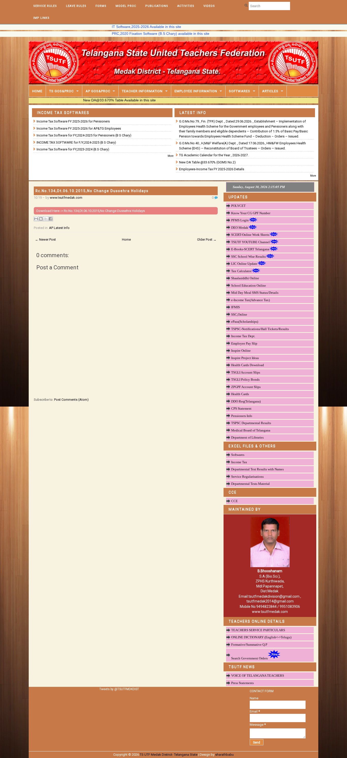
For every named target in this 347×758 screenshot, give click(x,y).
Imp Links (41, 18)
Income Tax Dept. (243, 336)
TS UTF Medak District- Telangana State (168, 754)
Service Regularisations (247, 476)
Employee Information (196, 91)
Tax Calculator (241, 271)
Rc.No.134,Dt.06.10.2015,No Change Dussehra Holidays (92, 191)
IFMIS (235, 307)
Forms (101, 6)
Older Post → (206, 239)
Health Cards (240, 394)
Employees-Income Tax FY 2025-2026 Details (211, 169)
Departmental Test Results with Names (257, 469)
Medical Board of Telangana (250, 430)
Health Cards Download (247, 365)
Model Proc (126, 6)
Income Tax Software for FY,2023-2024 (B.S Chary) (73, 149)
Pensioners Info (241, 416)
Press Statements (242, 683)
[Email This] (36, 218)
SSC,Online (239, 314)
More (171, 156)
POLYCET (238, 206)
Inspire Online (241, 350)
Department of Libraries (247, 437)
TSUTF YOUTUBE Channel (250, 242)
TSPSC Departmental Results (251, 423)
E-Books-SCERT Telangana (250, 249)
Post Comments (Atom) (71, 399)
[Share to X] (45, 218)
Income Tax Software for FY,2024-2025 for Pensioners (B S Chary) (84, 135)
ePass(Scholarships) (244, 321)
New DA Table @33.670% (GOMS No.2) (207, 162)
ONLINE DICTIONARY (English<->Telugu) (261, 637)
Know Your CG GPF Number (250, 213)
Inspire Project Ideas (245, 358)
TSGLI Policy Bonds (245, 379)
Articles (270, 91)
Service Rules (45, 6)
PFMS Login (240, 220)
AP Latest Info (59, 228)
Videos (209, 6)
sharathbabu (224, 754)
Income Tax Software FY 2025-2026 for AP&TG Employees (79, 128)
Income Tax (239, 462)
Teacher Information (142, 91)
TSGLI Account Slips (245, 372)
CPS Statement (241, 408)
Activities (185, 6)
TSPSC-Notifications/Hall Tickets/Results (260, 329)
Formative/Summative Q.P (249, 644)
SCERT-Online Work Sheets (250, 235)
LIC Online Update (244, 264)
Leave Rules (76, 6)
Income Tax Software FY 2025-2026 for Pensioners (73, 121)
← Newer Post (45, 239)
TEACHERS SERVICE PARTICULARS (258, 630)
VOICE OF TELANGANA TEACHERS (257, 675)
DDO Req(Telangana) (246, 401)
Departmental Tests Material (250, 484)
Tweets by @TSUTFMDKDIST (119, 689)
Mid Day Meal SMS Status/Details (254, 293)
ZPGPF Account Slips (246, 387)
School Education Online (248, 285)
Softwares (239, 91)
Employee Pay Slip (244, 343)
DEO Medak (239, 227)
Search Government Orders (249, 658)
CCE (234, 501)
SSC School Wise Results (248, 256)
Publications (156, 6)
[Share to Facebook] (50, 218)
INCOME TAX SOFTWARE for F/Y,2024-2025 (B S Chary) (76, 142)
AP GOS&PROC (98, 91)
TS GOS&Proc (61, 91)
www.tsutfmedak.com (66, 197)
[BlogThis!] (40, 218)
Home (37, 91)
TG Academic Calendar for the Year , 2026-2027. (213, 155)
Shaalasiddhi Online (245, 278)
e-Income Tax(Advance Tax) (250, 300)
